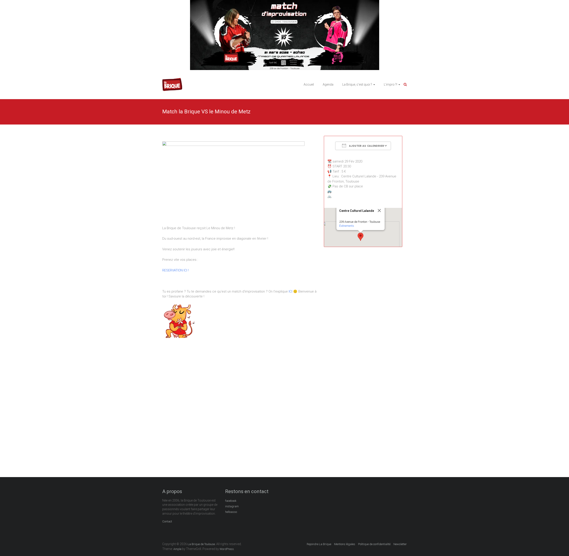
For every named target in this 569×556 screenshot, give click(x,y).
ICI (290, 291)
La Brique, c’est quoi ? (357, 84)
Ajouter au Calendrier (366, 146)
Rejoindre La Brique (319, 544)
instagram (232, 506)
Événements (346, 225)
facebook (230, 500)
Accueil (309, 84)
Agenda (328, 84)
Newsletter (400, 544)
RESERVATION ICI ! (175, 270)
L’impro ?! (390, 84)
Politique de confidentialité (374, 544)
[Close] (379, 210)
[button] (360, 237)
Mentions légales (344, 544)
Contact (167, 521)
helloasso (231, 512)
